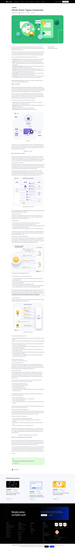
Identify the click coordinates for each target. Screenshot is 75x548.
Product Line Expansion (21, 529)
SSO (43, 536)
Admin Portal (8, 530)
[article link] (12, 484)
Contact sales (65, 1)
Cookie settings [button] (40, 546)
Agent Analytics (8, 535)
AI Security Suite (8, 529)
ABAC (43, 528)
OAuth (43, 540)
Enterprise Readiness (46, 535)
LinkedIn (59, 539)
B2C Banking (20, 528)
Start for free (59, 1)
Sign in (56, 1)
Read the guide (15, 463)
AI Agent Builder (8, 536)
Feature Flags (45, 541)
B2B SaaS (19, 525)
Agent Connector (8, 533)
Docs (31, 524)
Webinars (19, 536)
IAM (43, 530)
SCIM (43, 542)
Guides (19, 539)
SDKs (31, 525)
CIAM (43, 539)
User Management (45, 525)
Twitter (57, 539)
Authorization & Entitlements (10, 525)
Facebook (55, 539)
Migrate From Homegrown (22, 524)
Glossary (19, 540)
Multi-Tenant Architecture (46, 534)
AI (18, 530)
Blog (19, 535)
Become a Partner (33, 530)
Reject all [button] (46, 546)
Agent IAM (7, 534)
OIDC (43, 529)
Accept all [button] (52, 546)
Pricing (31, 531)
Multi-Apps (7, 528)
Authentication (14, 7)
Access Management (46, 533)
